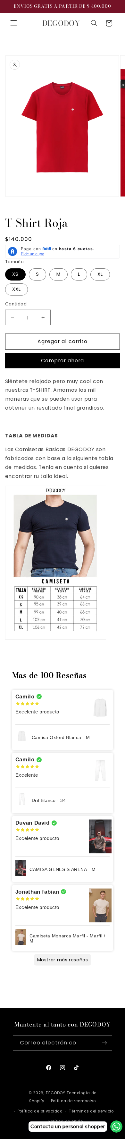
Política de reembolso (73, 1101)
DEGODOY (55, 1093)
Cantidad (16, 304)
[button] (13, 23)
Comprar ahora (62, 360)
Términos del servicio (91, 1111)
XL (100, 274)
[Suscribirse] (104, 1043)
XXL (16, 289)
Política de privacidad (40, 1111)
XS (15, 274)
